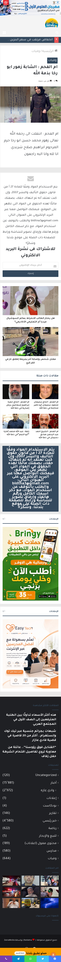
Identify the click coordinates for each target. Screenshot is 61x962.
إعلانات (52, 798)
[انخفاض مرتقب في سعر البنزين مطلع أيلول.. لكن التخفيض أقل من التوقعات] (50, 892)
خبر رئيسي (50, 821)
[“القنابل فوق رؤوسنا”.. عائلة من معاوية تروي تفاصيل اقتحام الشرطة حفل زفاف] (11, 881)
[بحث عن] (57, 32)
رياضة (52, 828)
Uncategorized (46, 775)
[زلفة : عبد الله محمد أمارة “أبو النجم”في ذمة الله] (16, 421)
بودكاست (50, 806)
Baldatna (28, 940)
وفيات (36, 51)
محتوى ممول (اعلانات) (41, 843)
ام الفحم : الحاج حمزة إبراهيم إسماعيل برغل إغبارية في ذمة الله (17, 405)
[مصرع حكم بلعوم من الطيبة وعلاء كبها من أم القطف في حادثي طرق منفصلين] (31, 892)
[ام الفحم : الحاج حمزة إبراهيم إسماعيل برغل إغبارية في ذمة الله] (16, 391)
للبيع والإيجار (48, 836)
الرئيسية (48, 51)
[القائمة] (4, 32)
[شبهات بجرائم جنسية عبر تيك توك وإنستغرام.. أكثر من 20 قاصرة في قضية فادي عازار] (31, 881)
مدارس (52, 851)
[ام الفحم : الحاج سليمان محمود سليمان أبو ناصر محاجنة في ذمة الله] (45, 391)
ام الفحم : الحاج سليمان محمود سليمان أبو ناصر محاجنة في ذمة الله (46, 405)
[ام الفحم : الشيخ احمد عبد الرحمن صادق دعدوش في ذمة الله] (45, 421)
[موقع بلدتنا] (52, 22)
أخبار (54, 783)
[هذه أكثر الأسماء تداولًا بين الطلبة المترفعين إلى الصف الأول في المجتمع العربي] (50, 881)
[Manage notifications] (53, 954)
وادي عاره (47, 790)
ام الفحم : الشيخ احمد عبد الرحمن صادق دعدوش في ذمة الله (47, 435)
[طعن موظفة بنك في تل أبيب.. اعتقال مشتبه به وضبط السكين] (31, 903)
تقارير (53, 813)
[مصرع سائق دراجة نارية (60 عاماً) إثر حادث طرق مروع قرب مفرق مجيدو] (11, 892)
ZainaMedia (9, 940)
